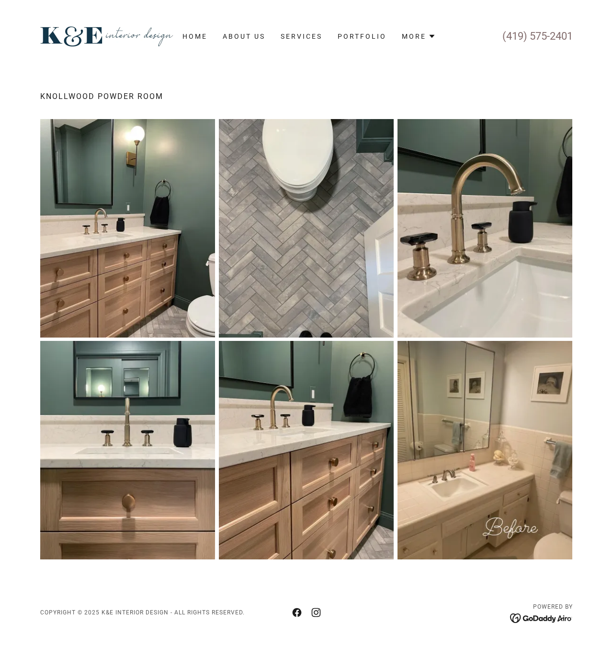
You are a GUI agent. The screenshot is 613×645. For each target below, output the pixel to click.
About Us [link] (244, 36)
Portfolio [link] (362, 36)
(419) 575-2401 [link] (537, 36)
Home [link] (194, 36)
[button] (419, 36)
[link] (106, 35)
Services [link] (301, 36)
